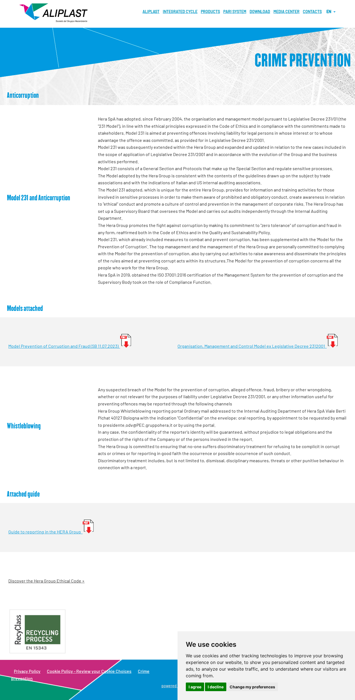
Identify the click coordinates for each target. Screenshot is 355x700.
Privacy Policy (27, 671)
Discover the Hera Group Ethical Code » (46, 580)
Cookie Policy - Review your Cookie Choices (89, 671)
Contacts (312, 11)
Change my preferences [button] (252, 686)
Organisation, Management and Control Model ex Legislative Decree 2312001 (252, 346)
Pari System (234, 11)
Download (260, 11)
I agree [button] (195, 686)
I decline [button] (216, 686)
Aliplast (151, 11)
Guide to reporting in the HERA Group (45, 531)
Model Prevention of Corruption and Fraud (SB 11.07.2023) (64, 346)
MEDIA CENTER (286, 11)
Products (210, 11)
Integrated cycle (180, 11)
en (329, 11)
